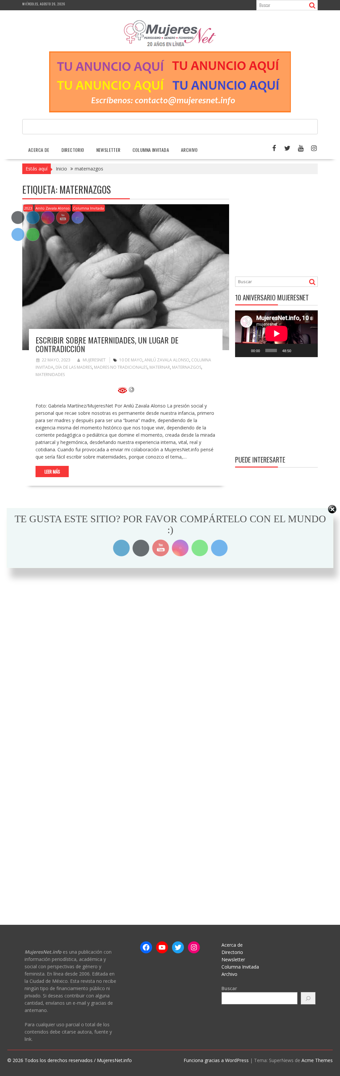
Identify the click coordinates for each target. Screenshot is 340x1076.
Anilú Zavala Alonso (53, 208)
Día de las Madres (73, 367)
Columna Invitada (150, 149)
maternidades (50, 374)
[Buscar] (308, 998)
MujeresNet (94, 360)
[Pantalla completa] (309, 350)
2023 (28, 208)
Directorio (72, 149)
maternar (159, 367)
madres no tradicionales (120, 367)
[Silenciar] (298, 350)
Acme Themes (317, 1060)
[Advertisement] (287, 226)
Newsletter (108, 149)
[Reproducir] (243, 350)
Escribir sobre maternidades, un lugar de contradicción (107, 344)
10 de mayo (130, 360)
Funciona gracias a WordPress (216, 1060)
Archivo (189, 149)
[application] (276, 333)
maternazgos (186, 367)
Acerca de (38, 149)
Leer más (52, 471)
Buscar (229, 988)
